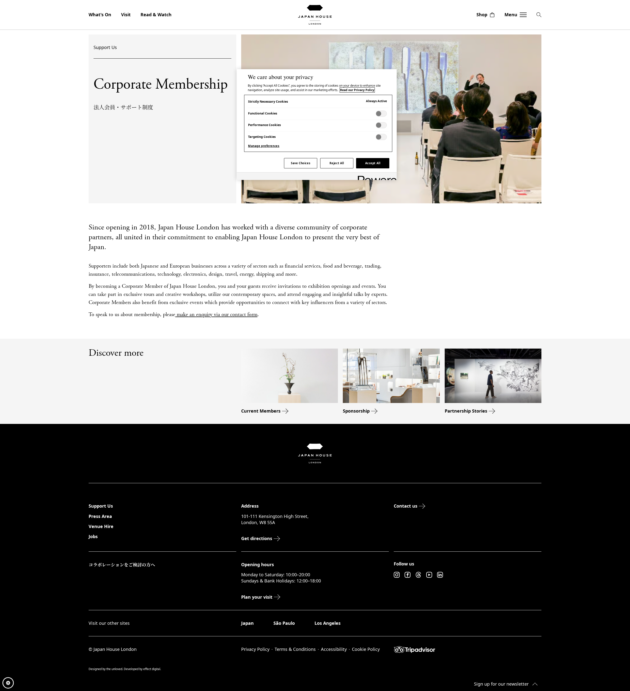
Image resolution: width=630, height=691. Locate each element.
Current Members (261, 411)
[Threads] (418, 575)
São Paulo (284, 623)
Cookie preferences (8, 683)
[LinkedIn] (440, 575)
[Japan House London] (315, 15)
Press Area (100, 516)
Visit (126, 14)
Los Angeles (328, 623)
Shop (481, 14)
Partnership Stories (466, 411)
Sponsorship (356, 411)
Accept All (372, 163)
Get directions (256, 538)
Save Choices (300, 163)
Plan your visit (256, 597)
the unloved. (115, 669)
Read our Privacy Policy (357, 90)
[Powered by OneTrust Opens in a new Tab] (375, 177)
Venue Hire (101, 526)
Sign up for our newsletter (501, 684)
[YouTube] (429, 575)
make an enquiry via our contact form (216, 315)
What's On (100, 14)
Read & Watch (156, 14)
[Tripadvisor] (467, 649)
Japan (247, 623)
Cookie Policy (366, 649)
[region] (317, 124)
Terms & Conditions (295, 649)
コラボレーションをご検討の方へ (122, 564)
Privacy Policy (255, 649)
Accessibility (334, 649)
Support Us (105, 47)
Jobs (93, 536)
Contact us (405, 506)
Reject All (337, 163)
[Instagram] (397, 575)
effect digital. (152, 669)
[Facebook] (407, 575)
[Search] (538, 14)
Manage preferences (263, 146)
